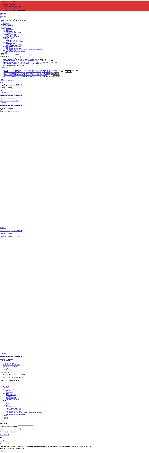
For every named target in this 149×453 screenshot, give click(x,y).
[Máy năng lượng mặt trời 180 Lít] (9, 101)
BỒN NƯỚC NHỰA (11, 36)
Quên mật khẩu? (4, 435)
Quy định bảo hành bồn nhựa (13, 48)
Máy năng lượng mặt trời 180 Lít (11, 105)
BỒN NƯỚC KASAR (11, 43)
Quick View (3, 82)
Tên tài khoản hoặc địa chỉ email (9, 426)
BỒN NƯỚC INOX (7, 38)
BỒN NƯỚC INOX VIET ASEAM (14, 41)
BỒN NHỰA (6, 34)
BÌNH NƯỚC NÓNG (11, 35)
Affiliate (5, 417)
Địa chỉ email (4, 441)
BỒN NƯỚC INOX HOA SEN (13, 40)
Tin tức (5, 401)
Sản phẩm (6, 30)
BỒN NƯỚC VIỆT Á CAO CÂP (14, 44)
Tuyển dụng (9, 404)
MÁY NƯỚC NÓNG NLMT (10, 50)
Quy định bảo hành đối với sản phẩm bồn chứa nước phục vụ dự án (24, 49)
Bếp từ (8, 47)
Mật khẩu (3, 429)
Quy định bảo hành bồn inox (13, 46)
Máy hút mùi (9, 49)
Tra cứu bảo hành (10, 407)
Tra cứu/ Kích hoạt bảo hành (10, 366)
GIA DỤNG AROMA (8, 26)
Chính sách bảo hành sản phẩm (11, 365)
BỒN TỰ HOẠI (10, 37)
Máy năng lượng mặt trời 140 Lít (11, 85)
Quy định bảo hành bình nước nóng (15, 414)
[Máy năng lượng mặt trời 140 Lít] (9, 80)
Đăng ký (2, 451)
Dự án (7, 402)
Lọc (31, 54)
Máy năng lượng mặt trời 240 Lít (11, 356)
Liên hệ (5, 369)
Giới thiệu (5, 387)
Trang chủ (6, 23)
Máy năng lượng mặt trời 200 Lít (11, 231)
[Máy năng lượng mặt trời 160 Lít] (9, 91)
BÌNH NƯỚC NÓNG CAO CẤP (14, 33)
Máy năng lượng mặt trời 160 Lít (11, 95)
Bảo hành (5, 42)
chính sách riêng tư (12, 448)
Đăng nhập (14, 432)
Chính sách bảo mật (8, 363)
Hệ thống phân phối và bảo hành (12, 6)
